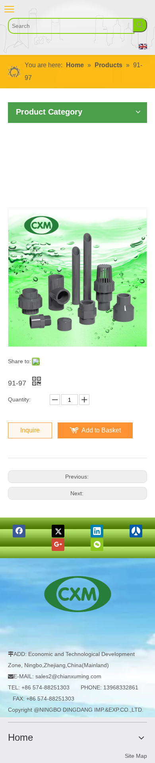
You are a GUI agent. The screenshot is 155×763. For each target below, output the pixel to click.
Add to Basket (101, 430)
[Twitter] (58, 531)
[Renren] (136, 531)
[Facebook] (19, 531)
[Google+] (58, 544)
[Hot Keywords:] (140, 25)
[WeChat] (97, 544)
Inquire (30, 430)
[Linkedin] (97, 531)
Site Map (136, 756)
